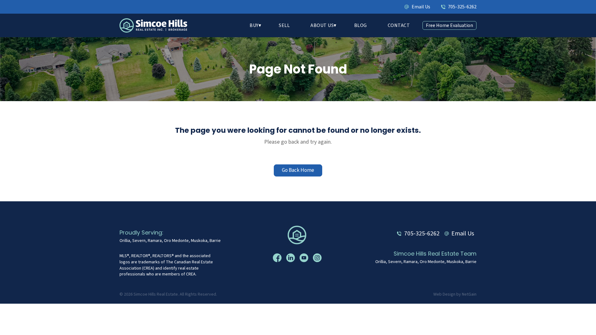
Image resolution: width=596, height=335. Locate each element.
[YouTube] (305, 257)
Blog (360, 25)
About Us (322, 25)
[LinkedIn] (291, 257)
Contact (399, 25)
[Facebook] (278, 257)
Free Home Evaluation (449, 25)
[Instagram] (318, 257)
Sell (284, 25)
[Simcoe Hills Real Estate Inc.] (298, 234)
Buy (254, 25)
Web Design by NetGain (454, 294)
